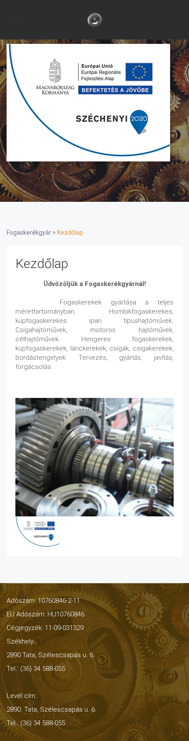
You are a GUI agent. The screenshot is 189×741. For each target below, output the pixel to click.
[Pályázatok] (88, 102)
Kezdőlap (41, 263)
